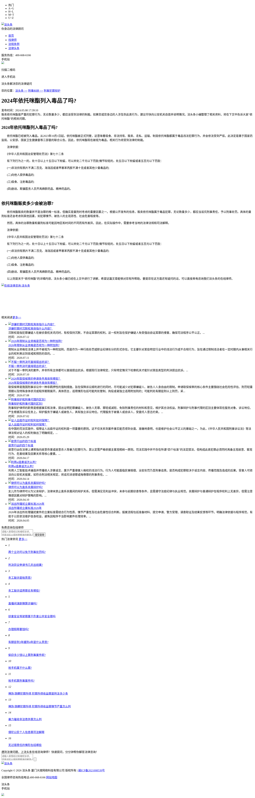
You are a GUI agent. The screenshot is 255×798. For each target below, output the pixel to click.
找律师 (12, 39)
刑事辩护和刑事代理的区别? (25, 403)
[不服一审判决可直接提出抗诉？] (29, 361)
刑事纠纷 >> (35, 90)
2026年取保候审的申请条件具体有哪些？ (33, 382)
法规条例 (13, 44)
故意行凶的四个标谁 (20, 445)
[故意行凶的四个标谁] (22, 441)
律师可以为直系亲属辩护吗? (25, 487)
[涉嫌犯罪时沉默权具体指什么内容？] (32, 324)
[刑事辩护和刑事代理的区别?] (27, 399)
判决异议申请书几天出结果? (25, 564)
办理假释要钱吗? (18, 629)
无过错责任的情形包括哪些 (25, 745)
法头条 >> (21, 90)
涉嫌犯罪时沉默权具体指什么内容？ (30, 328)
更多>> (16, 317)
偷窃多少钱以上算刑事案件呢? (27, 654)
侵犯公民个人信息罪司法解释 (26, 732)
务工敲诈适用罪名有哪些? (24, 590)
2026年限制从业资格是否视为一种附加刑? (34, 345)
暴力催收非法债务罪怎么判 (25, 719)
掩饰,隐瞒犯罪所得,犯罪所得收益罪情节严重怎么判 (39, 706)
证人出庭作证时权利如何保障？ (27, 424)
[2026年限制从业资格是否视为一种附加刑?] (35, 341)
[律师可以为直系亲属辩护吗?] (27, 483)
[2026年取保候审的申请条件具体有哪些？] (34, 378)
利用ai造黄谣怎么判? (21, 466)
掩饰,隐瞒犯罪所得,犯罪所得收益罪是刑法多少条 (38, 693)
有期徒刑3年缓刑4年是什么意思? (28, 642)
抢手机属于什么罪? (20, 667)
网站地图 (51, 777)
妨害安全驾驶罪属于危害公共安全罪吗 (32, 616)
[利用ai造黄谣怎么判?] (22, 462)
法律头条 (13, 48)
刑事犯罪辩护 (52, 90)
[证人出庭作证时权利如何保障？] (29, 420)
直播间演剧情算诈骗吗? (22, 603)
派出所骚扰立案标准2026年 (25, 508)
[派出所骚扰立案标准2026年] (26, 503)
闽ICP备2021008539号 (91, 770)
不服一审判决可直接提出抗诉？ (27, 366)
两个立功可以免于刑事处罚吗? (27, 552)
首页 (11, 35)
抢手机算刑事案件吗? (21, 680)
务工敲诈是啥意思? (20, 577)
